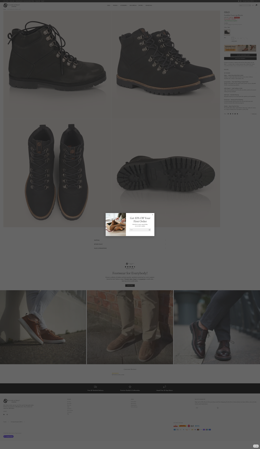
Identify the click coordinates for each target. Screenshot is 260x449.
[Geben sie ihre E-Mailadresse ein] (149, 230)
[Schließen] (153, 215)
